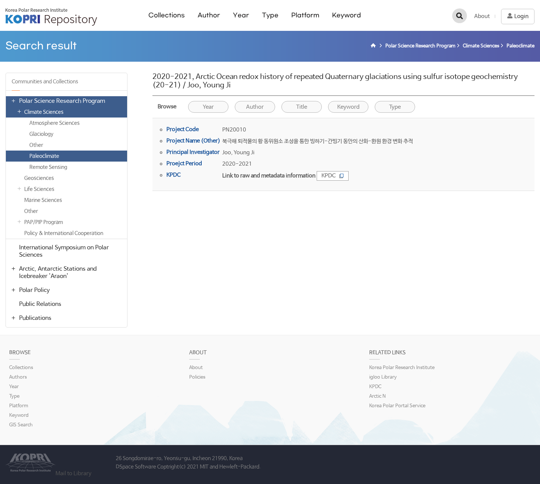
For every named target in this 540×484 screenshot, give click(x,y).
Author (209, 15)
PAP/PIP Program (43, 222)
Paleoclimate (44, 156)
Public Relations (40, 304)
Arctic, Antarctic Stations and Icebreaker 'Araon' (58, 273)
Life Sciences (39, 189)
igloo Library (383, 377)
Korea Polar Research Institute (402, 368)
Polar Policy (34, 290)
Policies (197, 377)
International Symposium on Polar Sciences (64, 251)
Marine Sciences (43, 200)
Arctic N (377, 396)
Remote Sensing (48, 167)
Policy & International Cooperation (63, 233)
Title (301, 107)
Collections (166, 15)
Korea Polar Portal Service (397, 406)
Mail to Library (73, 473)
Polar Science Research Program (62, 101)
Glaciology (41, 134)
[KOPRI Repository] (374, 46)
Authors (18, 377)
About (482, 16)
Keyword (346, 15)
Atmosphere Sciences (54, 123)
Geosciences (39, 178)
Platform (305, 15)
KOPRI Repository (51, 17)
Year (241, 15)
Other (36, 145)
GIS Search (21, 425)
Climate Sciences (44, 112)
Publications (35, 318)
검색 (459, 15)
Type (270, 15)
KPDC (328, 176)
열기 (13, 100)
